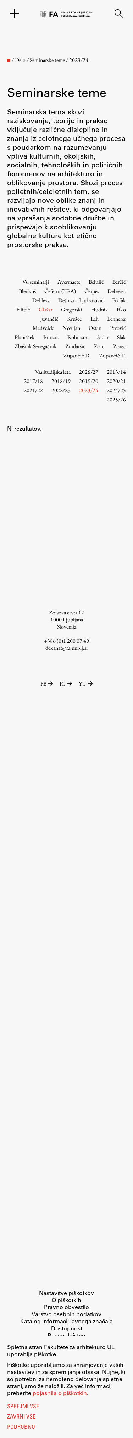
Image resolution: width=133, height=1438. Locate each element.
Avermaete (68, 282)
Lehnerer (116, 318)
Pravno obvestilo (66, 1307)
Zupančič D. (77, 355)
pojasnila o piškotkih (60, 1393)
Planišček (25, 337)
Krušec (74, 318)
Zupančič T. (112, 355)
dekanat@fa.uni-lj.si (66, 648)
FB (43, 683)
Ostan (95, 328)
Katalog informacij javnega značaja (66, 1321)
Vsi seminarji (35, 282)
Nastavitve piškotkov (66, 1292)
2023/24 (88, 390)
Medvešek (43, 328)
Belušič (96, 282)
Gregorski (71, 309)
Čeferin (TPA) (60, 291)
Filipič (23, 309)
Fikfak (119, 300)
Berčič (119, 282)
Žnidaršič (75, 346)
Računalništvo (66, 1335)
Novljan (71, 328)
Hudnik (99, 309)
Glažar (45, 309)
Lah (94, 318)
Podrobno (21, 1427)
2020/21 (116, 381)
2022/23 (61, 390)
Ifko (121, 309)
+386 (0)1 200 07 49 (66, 640)
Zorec (119, 346)
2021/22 (33, 390)
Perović (118, 328)
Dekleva (41, 300)
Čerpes (91, 291)
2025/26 (116, 399)
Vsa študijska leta (53, 372)
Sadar (103, 337)
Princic (51, 337)
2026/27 (88, 372)
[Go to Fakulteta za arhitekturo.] (8, 60)
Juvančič (49, 318)
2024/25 (116, 390)
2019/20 (88, 381)
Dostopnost (66, 1328)
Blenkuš (27, 291)
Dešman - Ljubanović (81, 300)
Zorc (99, 346)
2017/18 (33, 381)
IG (63, 683)
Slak (121, 337)
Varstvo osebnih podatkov (66, 1314)
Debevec (116, 291)
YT (82, 683)
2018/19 (61, 381)
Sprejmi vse (23, 1407)
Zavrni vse (21, 1417)
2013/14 (116, 372)
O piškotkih (66, 1300)
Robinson (78, 337)
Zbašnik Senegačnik (36, 346)
